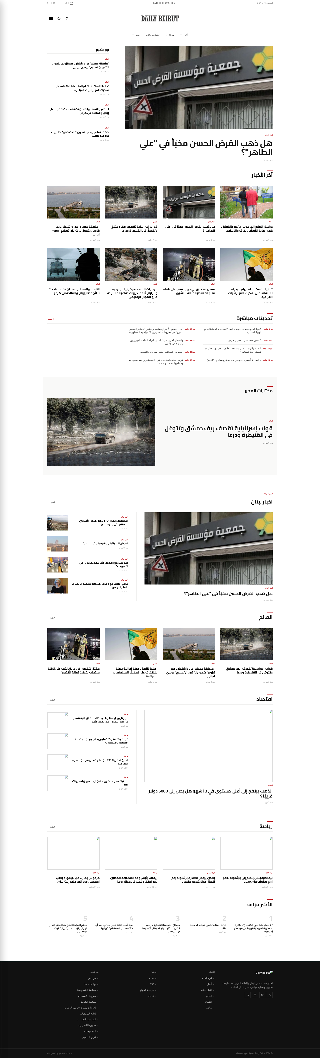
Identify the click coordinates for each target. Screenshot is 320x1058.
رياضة (171, 34)
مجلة (138, 34)
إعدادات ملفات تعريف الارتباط (81, 1007)
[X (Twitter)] (270, 995)
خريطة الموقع (148, 990)
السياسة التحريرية (88, 1019)
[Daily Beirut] (160, 18)
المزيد (51, 502)
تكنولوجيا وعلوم (152, 34)
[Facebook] (262, 995)
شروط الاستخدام (88, 996)
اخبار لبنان (208, 990)
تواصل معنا (91, 984)
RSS (153, 984)
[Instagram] (255, 995)
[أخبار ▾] (180, 35)
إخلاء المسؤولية (89, 1013)
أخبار (186, 34)
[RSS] (248, 995)
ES (54, 3)
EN (66, 3)
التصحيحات (91, 1031)
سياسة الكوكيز (89, 1001)
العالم (210, 996)
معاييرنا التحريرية (88, 1025)
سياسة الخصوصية (88, 990)
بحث (153, 978)
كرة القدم (208, 978)
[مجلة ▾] (132, 35)
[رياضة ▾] (165, 35)
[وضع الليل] (59, 18)
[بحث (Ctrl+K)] (67, 18)
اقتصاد (210, 1001)
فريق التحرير (91, 1037)
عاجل (152, 996)
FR (60, 3)
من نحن (93, 978)
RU (48, 3)
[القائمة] (51, 18)
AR (71, 3)
